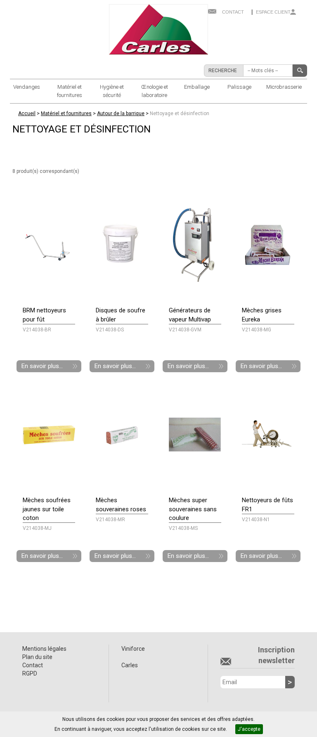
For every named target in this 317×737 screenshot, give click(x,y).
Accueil (26, 113)
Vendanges (26, 87)
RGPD (29, 673)
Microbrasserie (284, 87)
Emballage (197, 87)
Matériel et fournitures (69, 91)
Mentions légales (44, 648)
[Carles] (158, 29)
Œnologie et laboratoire (154, 91)
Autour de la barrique (120, 113)
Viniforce (133, 648)
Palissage (239, 87)
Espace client (273, 11)
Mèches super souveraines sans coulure (193, 509)
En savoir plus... (42, 366)
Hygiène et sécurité (112, 91)
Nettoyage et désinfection (179, 113)
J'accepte (249, 729)
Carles (129, 665)
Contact (233, 11)
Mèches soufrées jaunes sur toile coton (47, 509)
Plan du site (37, 657)
